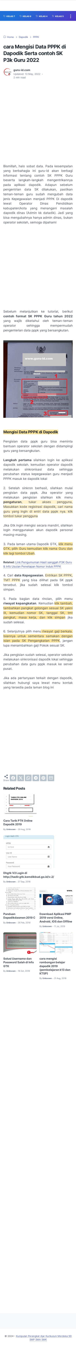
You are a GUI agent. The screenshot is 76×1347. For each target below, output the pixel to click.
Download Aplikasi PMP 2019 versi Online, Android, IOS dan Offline (55, 917)
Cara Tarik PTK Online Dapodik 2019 (17, 822)
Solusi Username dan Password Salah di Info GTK (18, 962)
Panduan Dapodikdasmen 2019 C (19, 915)
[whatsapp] (28, 778)
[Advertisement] (38, 121)
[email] (51, 778)
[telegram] (35, 778)
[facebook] (13, 778)
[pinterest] (43, 778)
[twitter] (20, 778)
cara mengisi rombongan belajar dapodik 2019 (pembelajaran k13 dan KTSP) (54, 966)
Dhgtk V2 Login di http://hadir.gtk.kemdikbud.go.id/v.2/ (28, 874)
